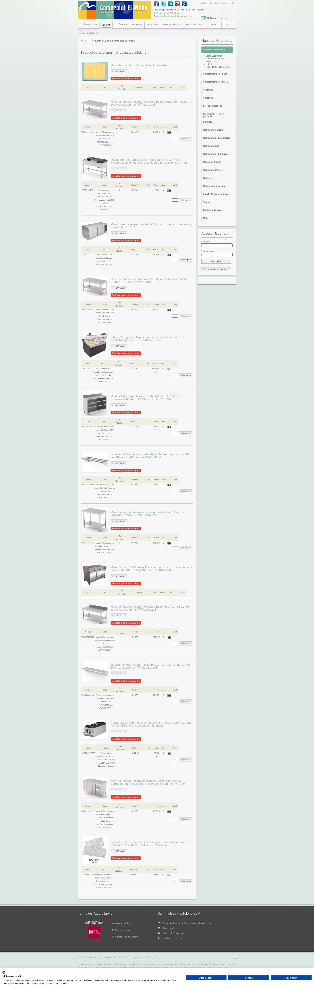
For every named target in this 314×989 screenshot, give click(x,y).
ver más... (120, 71)
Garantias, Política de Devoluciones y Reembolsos (187, 923)
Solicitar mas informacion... (126, 78)
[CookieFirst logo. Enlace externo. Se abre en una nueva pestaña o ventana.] (3, 972)
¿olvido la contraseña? (218, 269)
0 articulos (222, 18)
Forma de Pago (122, 930)
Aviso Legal (168, 928)
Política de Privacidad (173, 933)
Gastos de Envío (123, 923)
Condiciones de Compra (126, 937)
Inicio (83, 41)
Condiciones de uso (172, 938)
